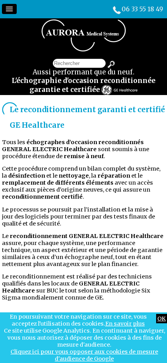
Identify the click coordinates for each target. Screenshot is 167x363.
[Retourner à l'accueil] (84, 49)
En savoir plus (125, 323)
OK (161, 318)
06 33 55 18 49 (142, 9)
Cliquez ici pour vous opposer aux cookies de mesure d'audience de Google (84, 355)
